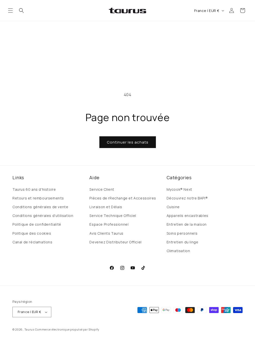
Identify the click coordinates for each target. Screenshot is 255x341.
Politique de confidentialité (36, 224)
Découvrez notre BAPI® (187, 198)
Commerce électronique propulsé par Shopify (67, 329)
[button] (10, 10)
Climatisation (178, 250)
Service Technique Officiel (112, 215)
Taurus (29, 329)
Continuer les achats (127, 142)
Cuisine (173, 206)
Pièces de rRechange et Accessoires (122, 198)
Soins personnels (182, 233)
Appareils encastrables (187, 215)
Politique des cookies (31, 233)
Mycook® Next (179, 189)
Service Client (101, 189)
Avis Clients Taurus (106, 233)
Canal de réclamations (32, 242)
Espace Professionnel (108, 224)
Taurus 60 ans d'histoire (34, 189)
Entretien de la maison (187, 224)
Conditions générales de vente (40, 206)
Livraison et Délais (105, 206)
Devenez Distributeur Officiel (115, 242)
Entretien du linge (182, 242)
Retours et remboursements (38, 198)
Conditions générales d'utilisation (42, 215)
